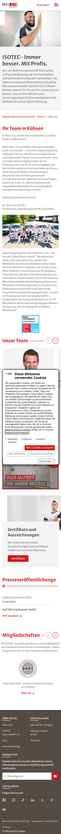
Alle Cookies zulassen (39, 447)
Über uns (7, 724)
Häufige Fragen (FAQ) (39, 732)
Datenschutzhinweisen (17, 432)
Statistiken (41, 439)
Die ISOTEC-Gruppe (41, 724)
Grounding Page (11, 746)
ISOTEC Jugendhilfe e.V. (11, 732)
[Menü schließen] (56, 5)
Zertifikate (18, 558)
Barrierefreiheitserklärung (15, 821)
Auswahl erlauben (41, 454)
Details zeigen (45, 461)
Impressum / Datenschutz (45, 821)
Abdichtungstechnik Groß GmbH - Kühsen (23, 116)
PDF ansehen (10, 616)
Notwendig (12, 439)
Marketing (12, 442)
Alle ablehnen (17, 454)
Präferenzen (27, 439)
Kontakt (43, 5)
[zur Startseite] (10, 5)
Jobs (4, 740)
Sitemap (6, 827)
